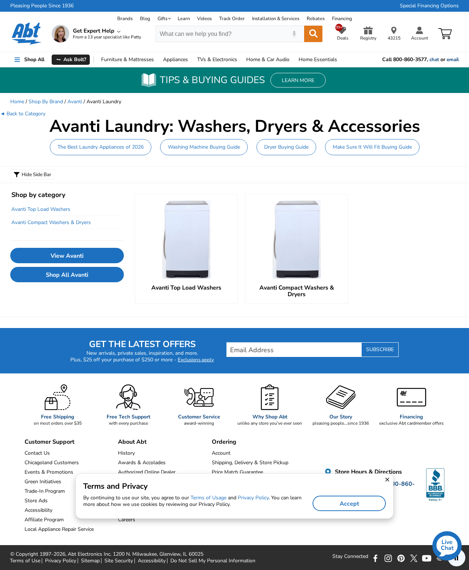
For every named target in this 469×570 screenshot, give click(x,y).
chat (434, 59)
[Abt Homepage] (26, 34)
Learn (184, 18)
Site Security (118, 560)
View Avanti (67, 256)
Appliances (175, 59)
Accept (349, 504)
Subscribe (380, 349)
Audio (267, 59)
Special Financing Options (429, 6)
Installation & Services (275, 18)
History (126, 453)
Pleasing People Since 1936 (42, 6)
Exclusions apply (196, 360)
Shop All (34, 59)
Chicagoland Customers (52, 462)
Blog (145, 18)
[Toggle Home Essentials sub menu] (340, 60)
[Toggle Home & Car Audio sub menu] (293, 60)
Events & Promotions (49, 472)
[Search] (313, 34)
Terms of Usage (208, 497)
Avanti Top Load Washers (40, 209)
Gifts (162, 18)
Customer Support (49, 442)
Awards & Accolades (142, 462)
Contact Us (37, 453)
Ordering (224, 442)
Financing (342, 18)
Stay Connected (350, 556)
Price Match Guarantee (237, 472)
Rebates (316, 18)
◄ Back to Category (22, 113)
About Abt (132, 442)
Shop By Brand (46, 101)
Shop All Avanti (67, 275)
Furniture (127, 59)
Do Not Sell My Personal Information (212, 560)
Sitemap (90, 560)
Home (318, 59)
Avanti (74, 101)
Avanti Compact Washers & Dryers (51, 222)
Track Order (232, 18)
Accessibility (152, 560)
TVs (217, 59)
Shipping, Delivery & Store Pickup (250, 462)
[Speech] (294, 33)
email (453, 59)
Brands (125, 18)
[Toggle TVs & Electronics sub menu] (240, 60)
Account (221, 453)
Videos (204, 18)
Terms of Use (25, 560)
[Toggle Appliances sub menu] (191, 60)
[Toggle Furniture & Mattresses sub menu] (157, 60)
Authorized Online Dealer (147, 472)
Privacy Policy (60, 560)
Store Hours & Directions (367, 472)
